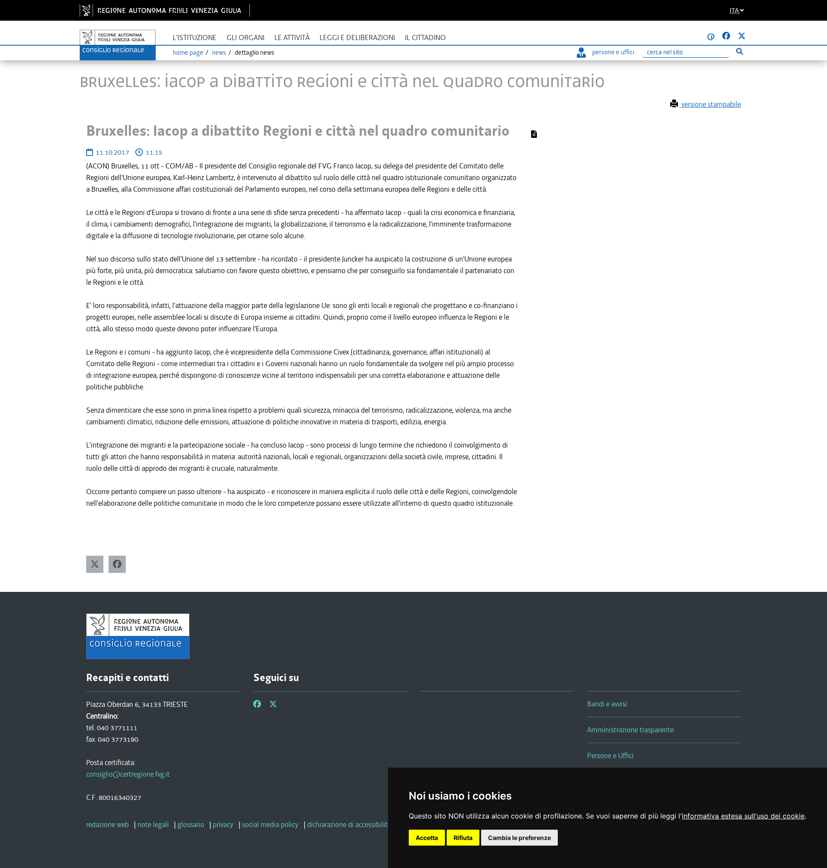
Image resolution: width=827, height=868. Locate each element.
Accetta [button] (427, 837)
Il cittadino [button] (425, 37)
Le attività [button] (292, 37)
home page (188, 52)
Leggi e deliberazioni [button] (357, 37)
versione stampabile (710, 104)
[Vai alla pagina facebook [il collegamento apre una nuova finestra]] (726, 36)
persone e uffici (613, 52)
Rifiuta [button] (463, 837)
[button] (94, 564)
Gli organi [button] (245, 37)
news (219, 52)
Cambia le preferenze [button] (519, 837)
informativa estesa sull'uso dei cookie (743, 816)
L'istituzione (195, 37)
